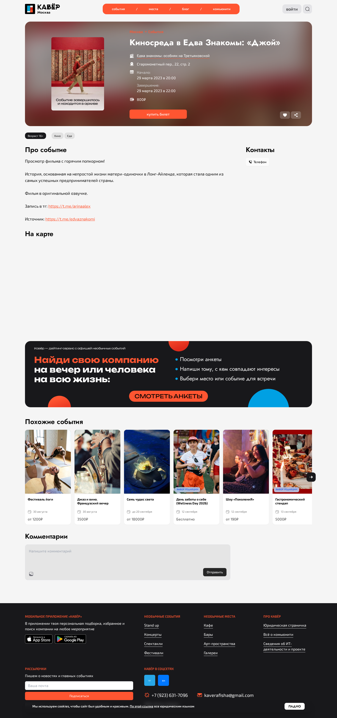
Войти (292, 8)
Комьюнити (221, 9)
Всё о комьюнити (278, 634)
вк (163, 680)
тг (149, 680)
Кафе (208, 625)
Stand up (151, 625)
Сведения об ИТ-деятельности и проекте (284, 646)
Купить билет (158, 114)
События (118, 9)
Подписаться (79, 696)
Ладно (294, 706)
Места (153, 9)
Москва (43, 12)
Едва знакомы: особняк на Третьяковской (173, 55)
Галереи (211, 652)
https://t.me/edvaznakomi (70, 218)
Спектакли (153, 643)
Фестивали (153, 652)
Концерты (153, 634)
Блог (185, 9)
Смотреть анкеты (168, 396)
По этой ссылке (141, 706)
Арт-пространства (219, 643)
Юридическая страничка (284, 625)
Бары (208, 634)
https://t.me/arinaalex (69, 206)
